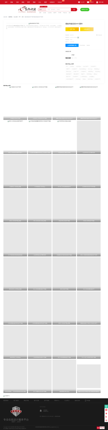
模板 (11, 2)
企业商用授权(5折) (72, 45)
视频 (34, 2)
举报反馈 (100, 35)
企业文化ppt (78, 79)
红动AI (60, 2)
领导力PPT (68, 76)
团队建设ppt (96, 69)
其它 (23, 16)
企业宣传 (50, 12)
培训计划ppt (90, 79)
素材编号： (67, 35)
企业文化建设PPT (70, 79)
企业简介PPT (97, 79)
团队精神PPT (76, 74)
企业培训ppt (78, 66)
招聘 (40, 12)
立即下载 (72, 29)
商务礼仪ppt (68, 71)
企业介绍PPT (85, 66)
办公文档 (15, 16)
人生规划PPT (83, 71)
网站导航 (26, 400)
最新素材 (5, 400)
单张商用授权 (82, 45)
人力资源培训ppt (83, 76)
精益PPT (83, 74)
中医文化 (65, 12)
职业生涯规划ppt (82, 69)
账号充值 (36, 400)
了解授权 (88, 45)
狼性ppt (95, 74)
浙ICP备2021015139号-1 (20, 427)
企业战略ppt (91, 76)
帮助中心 (56, 400)
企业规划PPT (74, 69)
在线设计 (52, 2)
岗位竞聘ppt (97, 71)
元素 (17, 2)
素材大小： (67, 41)
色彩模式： (67, 39)
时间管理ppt (89, 74)
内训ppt (84, 79)
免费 (45, 2)
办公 (40, 2)
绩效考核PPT (69, 74)
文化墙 (44, 12)
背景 (28, 2)
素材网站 (10, 16)
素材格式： (67, 37)
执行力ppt (90, 69)
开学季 (59, 12)
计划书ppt (72, 66)
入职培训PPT (93, 66)
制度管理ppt (90, 71)
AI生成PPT (87, 29)
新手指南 (46, 400)
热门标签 (16, 400)
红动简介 (67, 400)
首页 (6, 2)
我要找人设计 (85, 9)
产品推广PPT (76, 71)
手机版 (88, 400)
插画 (23, 2)
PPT (19, 16)
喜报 (70, 12)
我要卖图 (106, 406)
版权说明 (77, 400)
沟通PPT (68, 69)
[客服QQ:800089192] (106, 413)
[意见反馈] (106, 417)
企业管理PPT (75, 76)
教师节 (55, 12)
